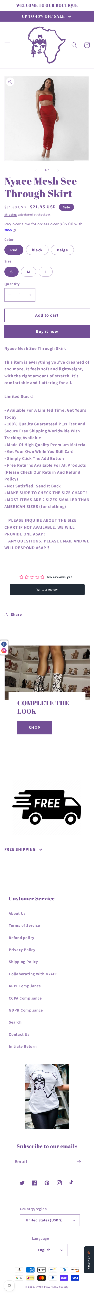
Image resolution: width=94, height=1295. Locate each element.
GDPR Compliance (26, 1010)
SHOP (34, 727)
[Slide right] (58, 170)
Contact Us (19, 1034)
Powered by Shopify (56, 1286)
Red (14, 249)
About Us (17, 913)
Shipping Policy (23, 961)
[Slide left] (36, 170)
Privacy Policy (22, 949)
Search (15, 1022)
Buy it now (47, 331)
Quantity (12, 283)
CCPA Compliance (25, 998)
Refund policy (21, 937)
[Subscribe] (79, 1161)
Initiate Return (23, 1046)
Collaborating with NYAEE (33, 973)
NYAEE (40, 1286)
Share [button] (16, 614)
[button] (7, 45)
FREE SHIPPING (20, 849)
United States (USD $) (44, 1220)
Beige (62, 249)
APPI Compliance (25, 985)
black (37, 249)
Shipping (10, 214)
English (44, 1249)
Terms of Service (24, 925)
